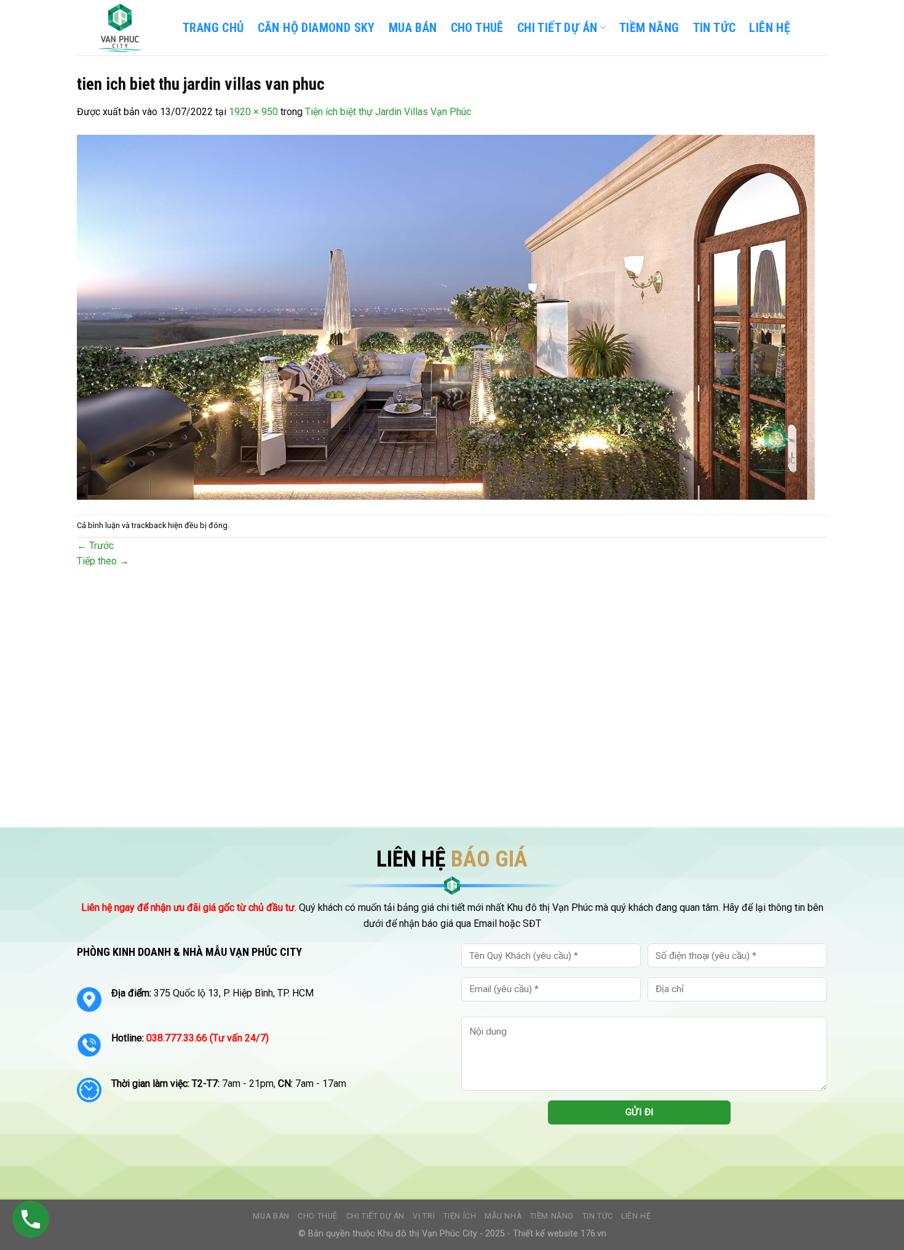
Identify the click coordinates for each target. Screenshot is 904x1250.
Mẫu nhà (503, 1216)
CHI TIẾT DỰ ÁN (557, 27)
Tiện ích (460, 1216)
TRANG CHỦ (213, 27)
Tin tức (597, 1216)
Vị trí (424, 1216)
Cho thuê (477, 27)
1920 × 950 (253, 112)
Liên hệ (636, 1216)
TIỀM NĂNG (649, 27)
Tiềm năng (552, 1216)
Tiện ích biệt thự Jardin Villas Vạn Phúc (388, 112)
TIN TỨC (714, 27)
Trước (95, 545)
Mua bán (413, 27)
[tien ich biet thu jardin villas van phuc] (446, 317)
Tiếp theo (103, 561)
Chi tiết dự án (375, 1216)
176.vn (593, 1233)
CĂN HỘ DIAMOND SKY (316, 27)
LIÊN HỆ (769, 27)
